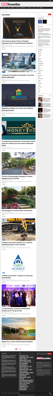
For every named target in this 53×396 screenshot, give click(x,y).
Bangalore (21, 358)
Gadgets (39, 68)
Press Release (40, 78)
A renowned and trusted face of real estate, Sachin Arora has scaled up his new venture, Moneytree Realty (18, 143)
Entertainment (23, 7)
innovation (27, 374)
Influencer (31, 372)
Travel (39, 90)
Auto (37, 7)
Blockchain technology (23, 360)
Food (39, 66)
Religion (39, 80)
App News (39, 53)
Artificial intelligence (22, 357)
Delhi (20, 363)
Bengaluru (25, 358)
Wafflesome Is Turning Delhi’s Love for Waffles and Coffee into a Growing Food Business (44, 37)
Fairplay (27, 369)
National (39, 73)
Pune (24, 383)
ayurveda (31, 357)
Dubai (30, 366)
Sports (39, 85)
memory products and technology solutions (26, 380)
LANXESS (28, 377)
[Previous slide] (49, 95)
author (28, 357)
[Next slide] (50, 95)
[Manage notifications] (51, 394)
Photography (40, 75)
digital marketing (24, 363)
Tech (34, 7)
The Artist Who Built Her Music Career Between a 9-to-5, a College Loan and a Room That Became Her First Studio (44, 41)
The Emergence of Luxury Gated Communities (17, 210)
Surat (27, 386)
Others (41, 7)
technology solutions (22, 389)
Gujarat (31, 369)
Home (2, 7)
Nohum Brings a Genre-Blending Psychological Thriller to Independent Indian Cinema (44, 44)
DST (28, 366)
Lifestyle (29, 7)
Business (12, 7)
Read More (4, 49)
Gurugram (21, 371)
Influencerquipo (21, 374)
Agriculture (40, 51)
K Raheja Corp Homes (22, 377)
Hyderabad (25, 371)
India (5, 7)
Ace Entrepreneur (22, 355)
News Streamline (4, 180)
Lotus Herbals (21, 378)
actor (27, 355)
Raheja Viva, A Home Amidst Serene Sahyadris (17, 342)
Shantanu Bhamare (22, 386)
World (9, 7)
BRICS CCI (29, 360)
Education (17, 7)
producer (20, 383)
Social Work (40, 83)
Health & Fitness (40, 70)
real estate (28, 383)
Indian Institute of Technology (24, 372)
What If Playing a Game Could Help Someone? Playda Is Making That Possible (40, 115)
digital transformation (22, 366)
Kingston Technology (22, 375)
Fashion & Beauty (40, 63)
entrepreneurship (22, 369)
